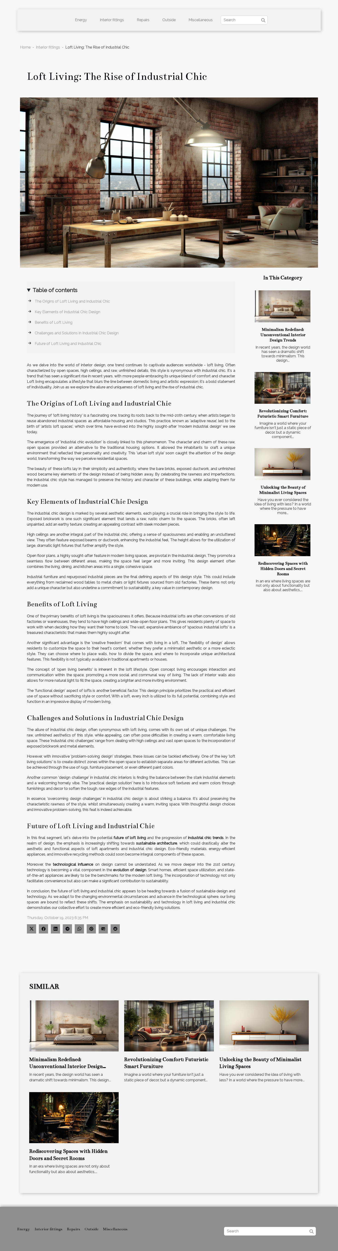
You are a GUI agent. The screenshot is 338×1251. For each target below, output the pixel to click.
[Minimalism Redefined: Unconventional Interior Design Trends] (282, 306)
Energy (81, 20)
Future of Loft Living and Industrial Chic (68, 343)
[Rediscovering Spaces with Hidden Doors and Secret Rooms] (282, 540)
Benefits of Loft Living (53, 322)
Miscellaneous (201, 20)
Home (25, 47)
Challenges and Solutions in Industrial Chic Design (77, 333)
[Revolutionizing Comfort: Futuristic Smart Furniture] (282, 388)
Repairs (143, 20)
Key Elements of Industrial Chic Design (67, 312)
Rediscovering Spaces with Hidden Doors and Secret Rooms (283, 568)
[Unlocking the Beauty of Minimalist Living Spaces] (282, 464)
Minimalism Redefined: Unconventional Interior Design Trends (283, 335)
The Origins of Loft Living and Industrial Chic (72, 301)
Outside (169, 20)
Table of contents (55, 290)
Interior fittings (112, 20)
